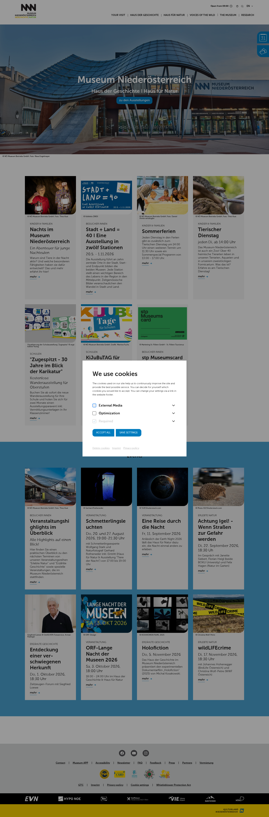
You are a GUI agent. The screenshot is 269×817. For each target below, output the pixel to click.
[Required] (94, 421)
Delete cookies (101, 448)
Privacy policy (131, 448)
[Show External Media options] (173, 405)
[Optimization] (94, 413)
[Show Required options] (173, 421)
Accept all (103, 433)
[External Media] (94, 406)
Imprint (116, 448)
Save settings (129, 433)
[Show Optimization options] (173, 413)
